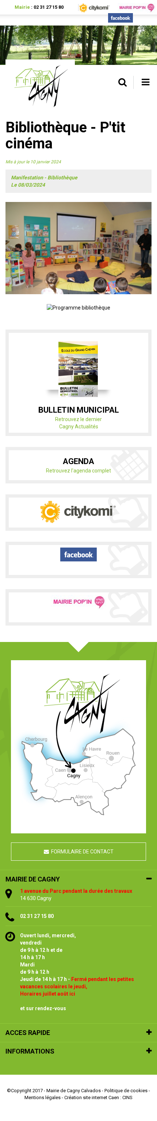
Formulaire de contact (82, 852)
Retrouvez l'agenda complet (78, 471)
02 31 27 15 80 (49, 7)
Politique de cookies (126, 1090)
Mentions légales (42, 1097)
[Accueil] (40, 84)
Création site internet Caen (91, 1097)
